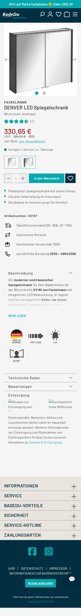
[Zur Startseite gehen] (14, 15)
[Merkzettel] (58, 14)
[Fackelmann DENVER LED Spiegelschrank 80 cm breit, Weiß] (11, 162)
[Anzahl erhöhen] (22, 178)
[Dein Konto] (50, 14)
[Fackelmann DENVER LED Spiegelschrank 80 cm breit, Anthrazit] (40, 60)
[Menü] (75, 14)
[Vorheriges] (7, 58)
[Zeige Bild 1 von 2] (36, 93)
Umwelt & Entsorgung (45, 442)
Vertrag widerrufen (40, 583)
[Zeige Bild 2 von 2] (44, 93)
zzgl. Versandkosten (32, 141)
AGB (11, 568)
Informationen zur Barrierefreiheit (40, 573)
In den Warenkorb (46, 178)
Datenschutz (32, 568)
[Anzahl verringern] (8, 178)
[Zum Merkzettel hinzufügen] (70, 178)
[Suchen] (42, 14)
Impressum (58, 568)
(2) (19, 121)
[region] (40, 61)
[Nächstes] (74, 58)
